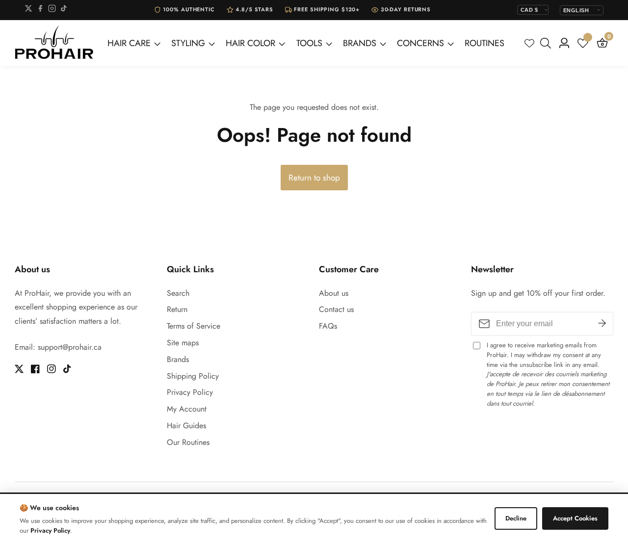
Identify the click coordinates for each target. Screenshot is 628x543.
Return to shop (314, 177)
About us (333, 293)
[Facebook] (40, 10)
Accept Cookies (575, 518)
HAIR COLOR (250, 43)
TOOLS (309, 43)
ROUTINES (484, 43)
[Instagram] (52, 10)
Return (177, 309)
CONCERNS (420, 43)
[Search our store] (547, 43)
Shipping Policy (193, 376)
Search (178, 293)
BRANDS (359, 43)
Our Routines (188, 442)
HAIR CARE (129, 43)
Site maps (183, 342)
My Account (187, 408)
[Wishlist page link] (529, 43)
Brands (178, 359)
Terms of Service (193, 326)
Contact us (336, 309)
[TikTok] (64, 10)
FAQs (328, 326)
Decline (515, 518)
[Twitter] (28, 10)
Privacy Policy (190, 392)
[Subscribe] (602, 324)
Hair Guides (186, 425)
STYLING (188, 43)
